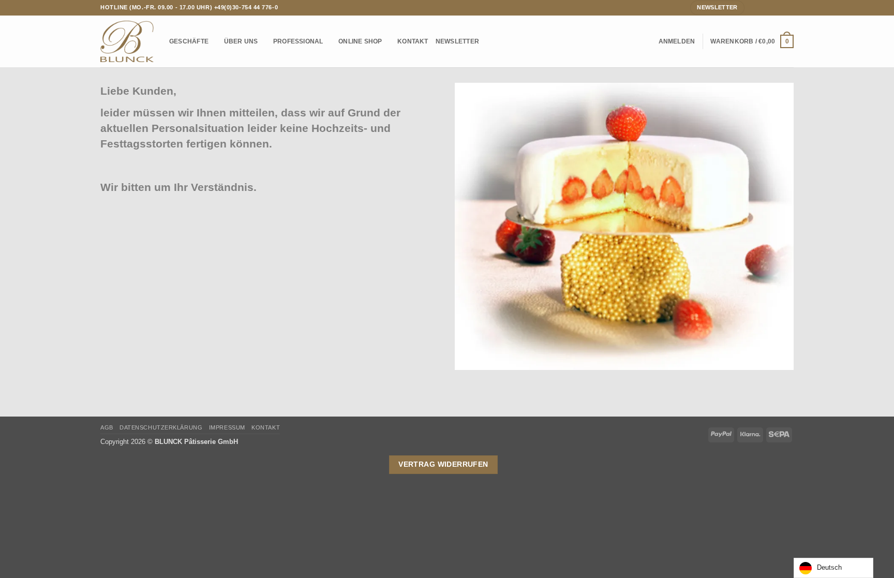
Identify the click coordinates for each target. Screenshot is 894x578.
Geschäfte (188, 41)
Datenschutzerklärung (161, 427)
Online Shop (360, 41)
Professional (298, 41)
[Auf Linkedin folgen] (789, 7)
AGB (106, 427)
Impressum (227, 427)
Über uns (241, 41)
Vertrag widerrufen (443, 464)
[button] (677, 41)
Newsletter (457, 41)
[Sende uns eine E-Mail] (771, 7)
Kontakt (412, 41)
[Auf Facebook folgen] (753, 7)
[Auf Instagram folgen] (762, 7)
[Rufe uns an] (780, 7)
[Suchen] (647, 41)
